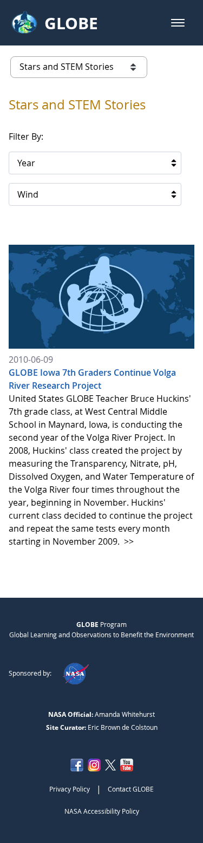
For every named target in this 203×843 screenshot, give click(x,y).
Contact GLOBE (131, 789)
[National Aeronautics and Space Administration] (75, 673)
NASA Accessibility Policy (101, 811)
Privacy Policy (69, 789)
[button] (178, 22)
